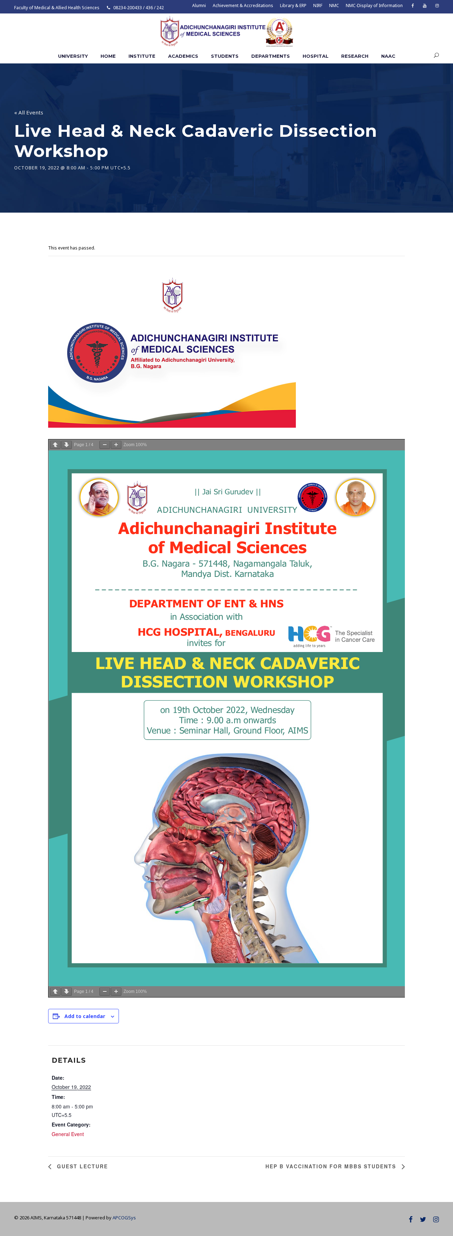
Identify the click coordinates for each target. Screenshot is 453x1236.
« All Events (28, 112)
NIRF (317, 5)
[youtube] (424, 5)
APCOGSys (124, 1217)
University (73, 56)
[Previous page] (55, 445)
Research (354, 56)
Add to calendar (84, 1016)
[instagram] (437, 5)
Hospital (315, 56)
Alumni (199, 5)
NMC (334, 5)
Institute (141, 56)
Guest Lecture (81, 1166)
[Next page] (66, 445)
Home (108, 56)
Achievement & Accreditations (243, 5)
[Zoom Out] (104, 445)
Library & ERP (293, 5)
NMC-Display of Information (374, 5)
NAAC (388, 56)
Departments (270, 56)
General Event (68, 1133)
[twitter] (423, 1219)
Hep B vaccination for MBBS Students (331, 1166)
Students (225, 56)
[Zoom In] (116, 445)
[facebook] (413, 5)
